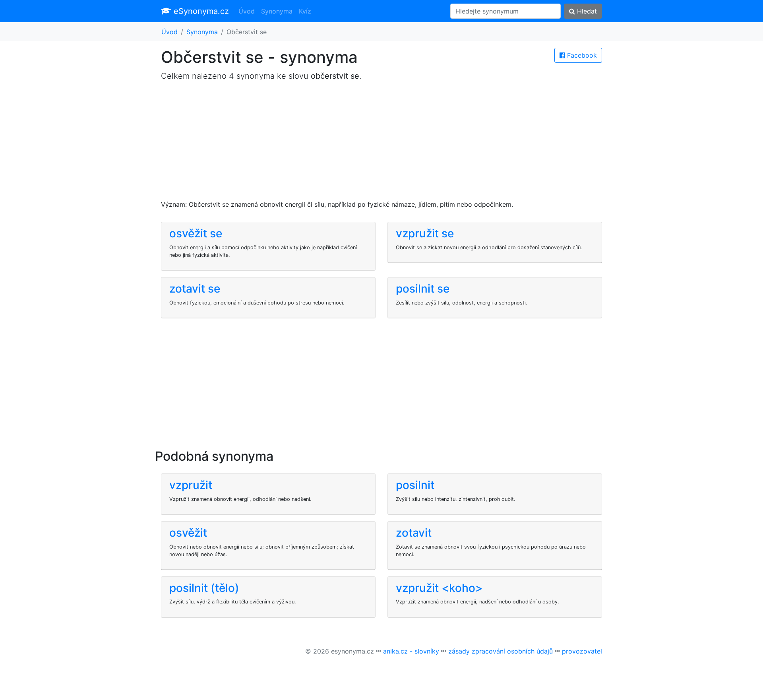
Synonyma (276, 11)
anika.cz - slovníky (411, 651)
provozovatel (582, 651)
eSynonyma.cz (200, 11)
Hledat (586, 11)
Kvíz (305, 11)
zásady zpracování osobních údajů (500, 651)
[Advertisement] (381, 144)
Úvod (246, 11)
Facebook (581, 55)
